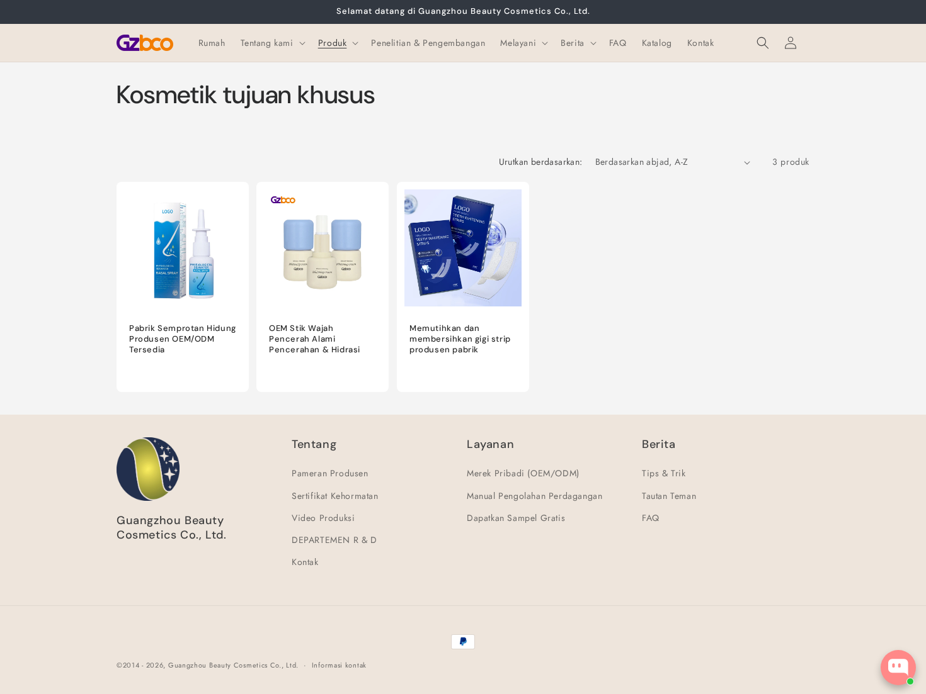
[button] (272, 43)
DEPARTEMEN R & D (334, 540)
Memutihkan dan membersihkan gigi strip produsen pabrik (460, 339)
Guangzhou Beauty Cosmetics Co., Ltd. (233, 665)
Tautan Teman (669, 496)
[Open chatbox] (898, 667)
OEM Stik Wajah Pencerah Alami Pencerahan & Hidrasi (314, 339)
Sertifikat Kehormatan (335, 496)
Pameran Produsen (330, 473)
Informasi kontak (339, 664)
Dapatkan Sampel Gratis (516, 518)
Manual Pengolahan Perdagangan (534, 496)
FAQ (651, 518)
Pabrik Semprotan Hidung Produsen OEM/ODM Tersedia (182, 339)
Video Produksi (323, 518)
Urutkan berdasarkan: (541, 161)
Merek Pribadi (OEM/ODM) (523, 473)
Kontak (305, 562)
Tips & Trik (664, 473)
